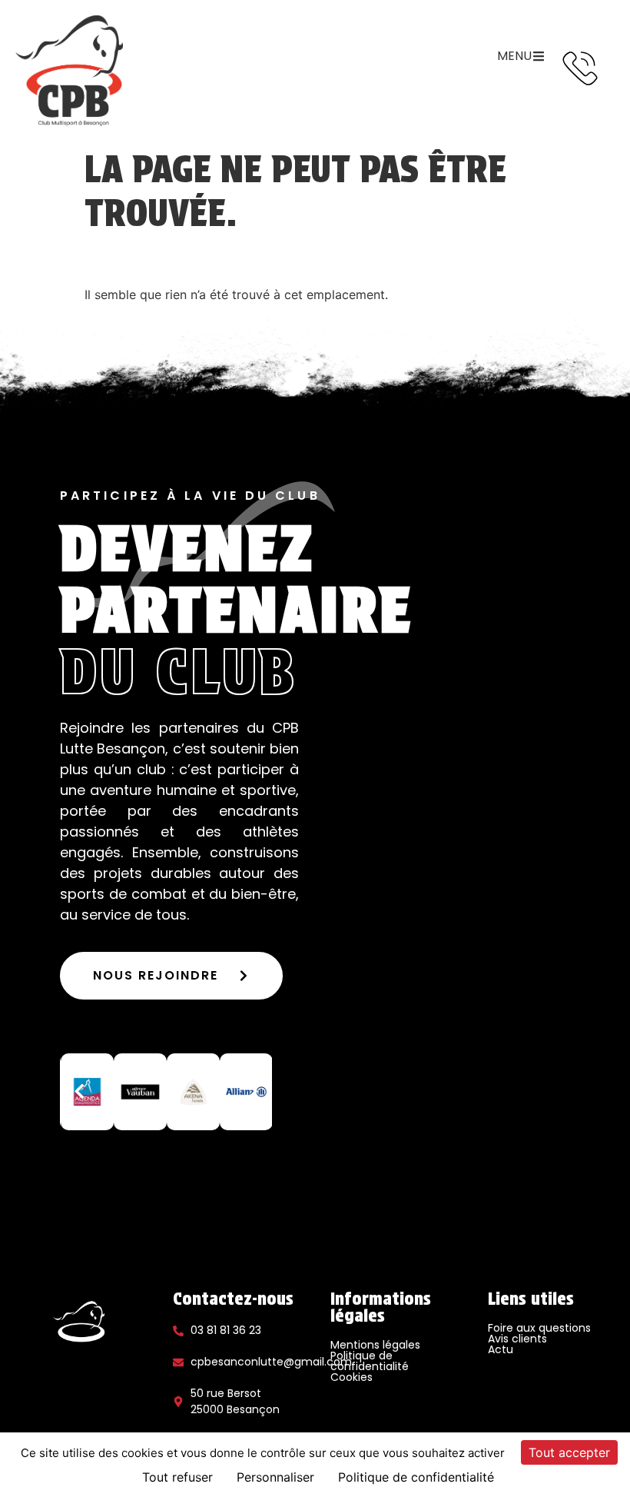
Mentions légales (375, 1344)
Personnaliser (275, 1477)
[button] (79, 1092)
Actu (500, 1349)
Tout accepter (569, 1452)
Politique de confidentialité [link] (416, 1477)
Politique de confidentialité (369, 1361)
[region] (166, 1092)
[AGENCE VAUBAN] (140, 1091)
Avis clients (517, 1338)
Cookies (351, 1377)
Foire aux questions (539, 1327)
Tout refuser (177, 1477)
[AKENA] (193, 1091)
